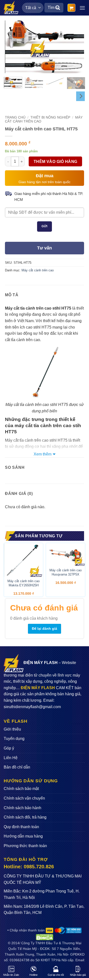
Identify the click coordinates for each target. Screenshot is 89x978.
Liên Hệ (11, 758)
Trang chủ (15, 117)
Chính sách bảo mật (21, 788)
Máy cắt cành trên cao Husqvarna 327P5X (65, 572)
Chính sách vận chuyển (24, 798)
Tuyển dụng (14, 738)
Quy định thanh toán (21, 827)
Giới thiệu (12, 729)
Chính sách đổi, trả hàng (25, 817)
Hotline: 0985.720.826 (29, 866)
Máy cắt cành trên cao (38, 270)
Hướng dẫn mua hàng (23, 836)
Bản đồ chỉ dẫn (17, 767)
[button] (71, 8)
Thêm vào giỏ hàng (55, 161)
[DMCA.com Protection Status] (44, 937)
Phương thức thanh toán (25, 846)
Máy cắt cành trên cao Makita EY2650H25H (23, 583)
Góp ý (9, 748)
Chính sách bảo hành (22, 808)
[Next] (76, 47)
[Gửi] (58, 8)
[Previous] (12, 47)
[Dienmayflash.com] (11, 7)
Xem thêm (42, 454)
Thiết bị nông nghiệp (50, 117)
